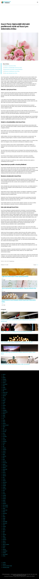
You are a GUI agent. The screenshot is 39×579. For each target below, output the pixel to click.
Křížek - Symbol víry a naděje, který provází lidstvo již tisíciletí (16, 331)
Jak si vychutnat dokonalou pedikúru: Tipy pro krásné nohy (19, 288)
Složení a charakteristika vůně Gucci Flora (13, 67)
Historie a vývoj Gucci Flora (10, 65)
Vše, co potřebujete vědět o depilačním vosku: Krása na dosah (17, 342)
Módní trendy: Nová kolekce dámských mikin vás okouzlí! (15, 364)
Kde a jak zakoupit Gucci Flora (11, 73)
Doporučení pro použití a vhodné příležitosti (13, 69)
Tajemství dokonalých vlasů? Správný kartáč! (15, 276)
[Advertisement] (19, 12)
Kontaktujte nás (11, 261)
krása (37, 264)
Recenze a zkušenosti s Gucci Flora (12, 71)
